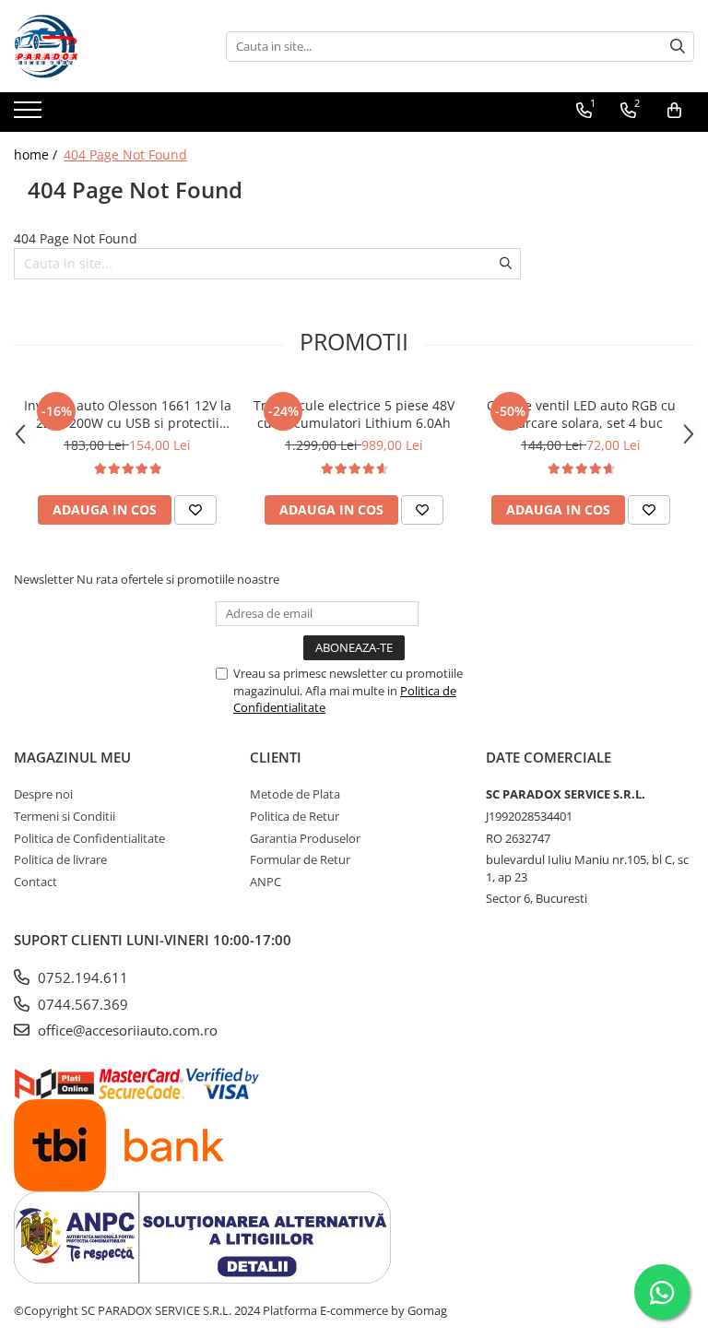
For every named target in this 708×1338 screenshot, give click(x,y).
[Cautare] (677, 46)
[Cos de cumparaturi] (674, 110)
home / (37, 154)
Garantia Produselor (305, 838)
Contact (35, 881)
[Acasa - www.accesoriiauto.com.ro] (106, 46)
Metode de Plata (295, 794)
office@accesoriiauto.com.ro (126, 1030)
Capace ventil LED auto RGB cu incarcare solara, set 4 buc (581, 414)
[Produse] (30, 115)
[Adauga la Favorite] (195, 510)
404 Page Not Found (125, 154)
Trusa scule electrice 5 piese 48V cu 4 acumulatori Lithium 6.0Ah (354, 414)
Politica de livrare (60, 859)
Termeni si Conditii (64, 816)
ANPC (265, 881)
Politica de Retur (294, 816)
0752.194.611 (81, 977)
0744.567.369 (81, 1004)
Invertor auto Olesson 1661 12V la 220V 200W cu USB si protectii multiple (127, 414)
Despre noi (43, 794)
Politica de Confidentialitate (89, 838)
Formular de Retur (300, 859)
